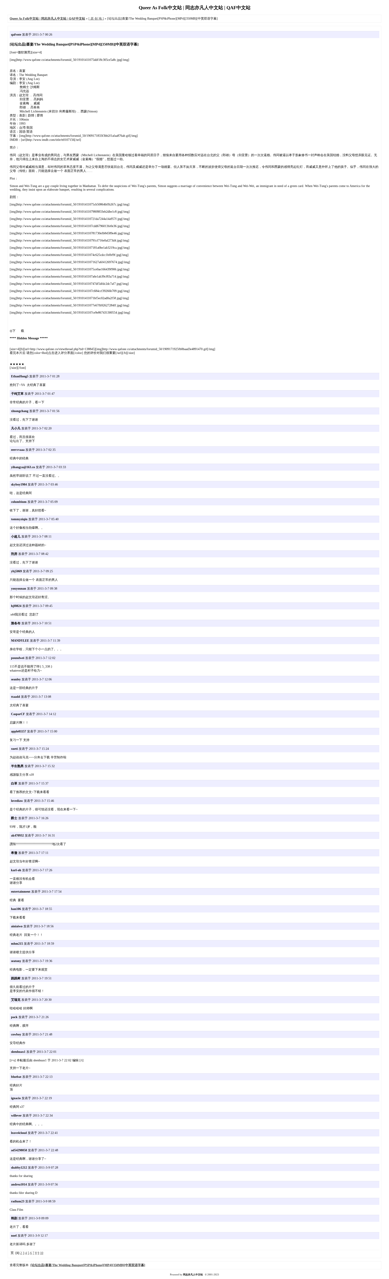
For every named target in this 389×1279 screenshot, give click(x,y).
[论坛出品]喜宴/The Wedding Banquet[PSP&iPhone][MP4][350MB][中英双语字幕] (87, 1265)
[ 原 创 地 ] (96, 18)
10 (41, 1253)
